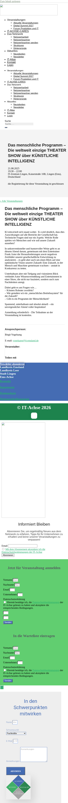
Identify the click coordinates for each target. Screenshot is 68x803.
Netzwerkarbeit (20, 37)
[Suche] (6, 127)
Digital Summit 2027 (23, 25)
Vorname (8, 580)
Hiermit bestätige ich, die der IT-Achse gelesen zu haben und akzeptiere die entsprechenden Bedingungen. (33, 605)
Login (10, 65)
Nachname (9, 584)
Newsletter (18, 56)
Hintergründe (20, 48)
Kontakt (11, 62)
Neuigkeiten (19, 54)
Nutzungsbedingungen (14, 399)
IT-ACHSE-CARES (18, 31)
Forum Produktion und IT (26, 28)
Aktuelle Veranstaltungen (25, 23)
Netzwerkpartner (21, 39)
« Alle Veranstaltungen (11, 201)
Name (9, 722)
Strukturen (18, 45)
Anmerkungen (13, 761)
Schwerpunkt (12, 730)
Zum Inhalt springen (10, 1)
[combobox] (19, 124)
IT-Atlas (11, 59)
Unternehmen (10, 594)
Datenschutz (8, 393)
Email (4, 545)
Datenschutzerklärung (14, 599)
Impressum (7, 387)
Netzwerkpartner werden (25, 42)
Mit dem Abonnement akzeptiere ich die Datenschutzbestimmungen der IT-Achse (23, 550)
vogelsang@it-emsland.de (26, 340)
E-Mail (9, 741)
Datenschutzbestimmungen (45, 602)
